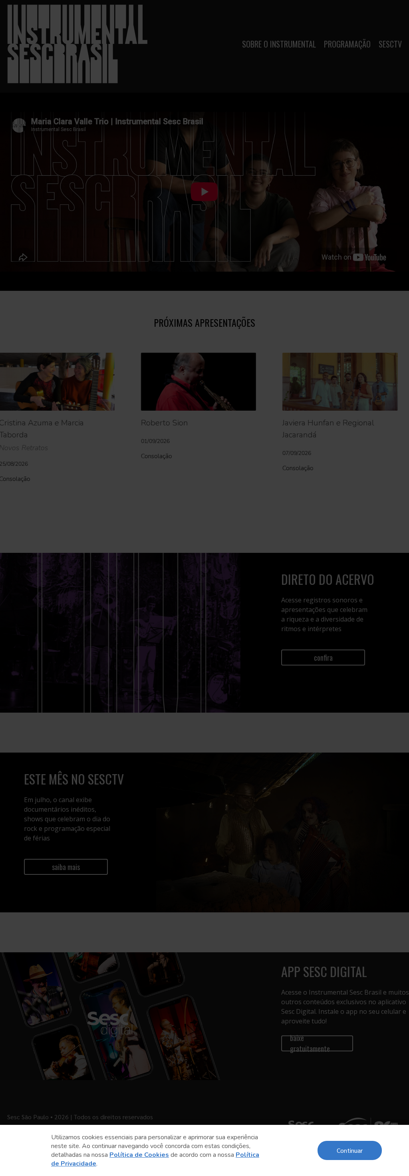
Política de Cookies (139, 1154)
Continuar (350, 1150)
